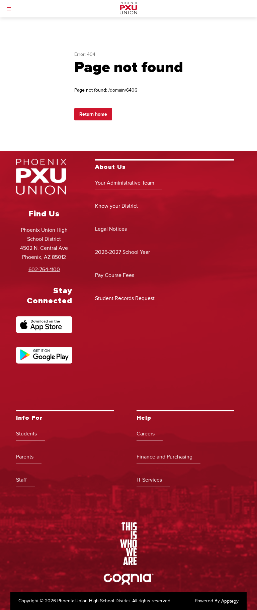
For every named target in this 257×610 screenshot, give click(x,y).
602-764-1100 (44, 269)
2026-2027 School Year (122, 252)
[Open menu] (9, 9)
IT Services (149, 480)
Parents (24, 456)
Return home (93, 114)
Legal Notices (111, 229)
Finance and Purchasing (164, 456)
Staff (21, 480)
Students (26, 433)
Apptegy (230, 601)
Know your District (116, 206)
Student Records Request (125, 298)
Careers (146, 433)
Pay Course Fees (114, 275)
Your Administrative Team (124, 183)
